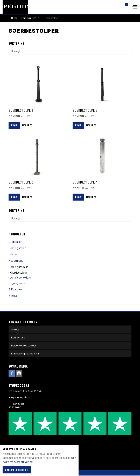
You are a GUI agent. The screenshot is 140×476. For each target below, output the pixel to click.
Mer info (27, 125)
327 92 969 (19, 403)
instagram (19, 373)
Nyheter (14, 295)
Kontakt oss (18, 337)
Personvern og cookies (24, 345)
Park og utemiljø (18, 266)
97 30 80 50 (15, 407)
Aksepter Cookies (16, 469)
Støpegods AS (15, 7)
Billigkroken (16, 289)
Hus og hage (16, 260)
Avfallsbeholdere (20, 277)
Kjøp (14, 125)
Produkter (17, 234)
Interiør (13, 254)
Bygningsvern (17, 283)
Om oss (15, 329)
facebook (12, 373)
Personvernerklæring (19, 461)
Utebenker (15, 241)
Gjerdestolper (18, 272)
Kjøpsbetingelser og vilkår (25, 353)
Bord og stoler (17, 248)
